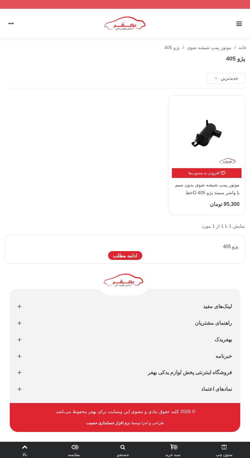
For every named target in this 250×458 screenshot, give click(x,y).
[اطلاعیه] (125, 4)
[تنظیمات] (11, 23)
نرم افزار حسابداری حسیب (108, 423)
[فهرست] (239, 23)
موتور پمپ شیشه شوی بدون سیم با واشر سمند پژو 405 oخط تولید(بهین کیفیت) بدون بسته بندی (207, 192)
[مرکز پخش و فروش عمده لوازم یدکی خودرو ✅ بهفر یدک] (125, 23)
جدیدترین (228, 78)
